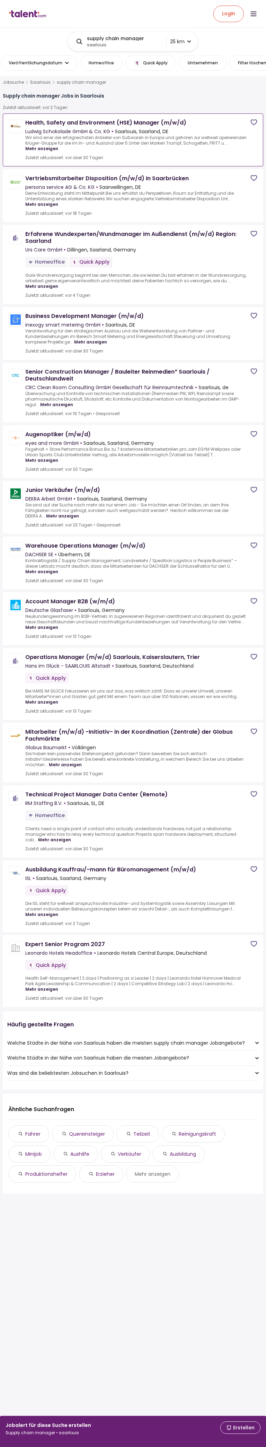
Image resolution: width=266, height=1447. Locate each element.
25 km (177, 41)
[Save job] (253, 122)
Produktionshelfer (46, 1174)
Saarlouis (40, 82)
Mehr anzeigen (41, 149)
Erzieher (105, 1174)
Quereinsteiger (87, 1133)
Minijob (33, 1154)
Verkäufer (129, 1154)
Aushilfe (79, 1154)
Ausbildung (183, 1154)
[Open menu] (253, 14)
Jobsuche (13, 82)
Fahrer (33, 1133)
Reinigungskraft (197, 1133)
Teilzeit (141, 1133)
